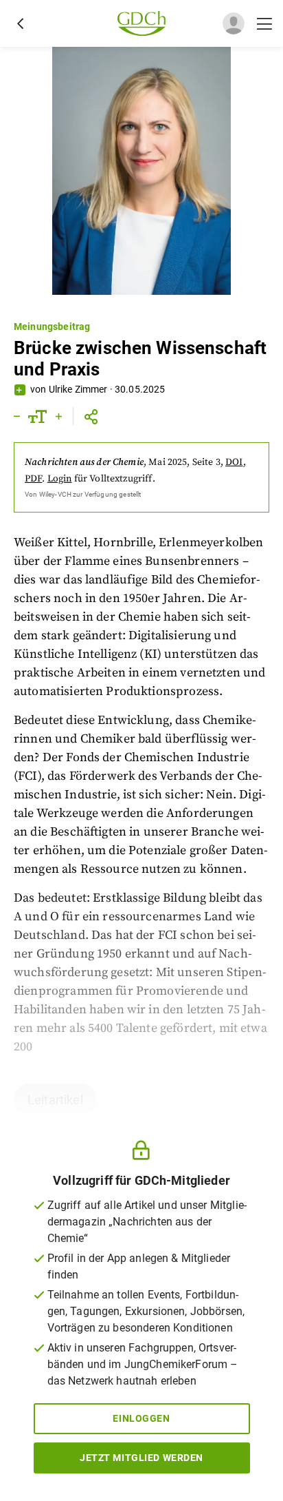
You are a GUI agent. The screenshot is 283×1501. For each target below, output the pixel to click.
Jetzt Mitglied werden (141, 1457)
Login (59, 479)
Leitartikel (55, 1100)
